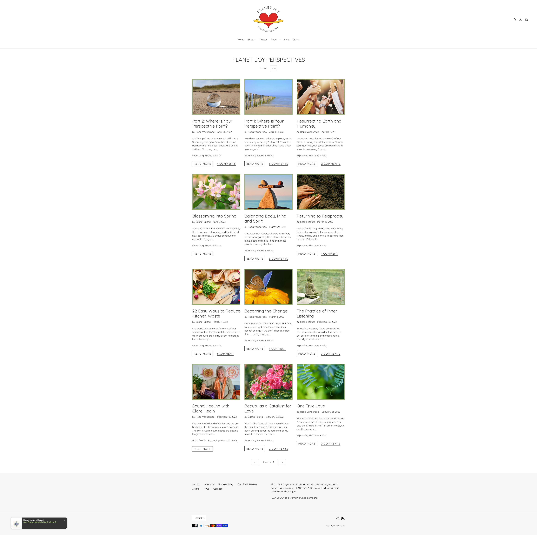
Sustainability (226, 484)
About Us (209, 484)
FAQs (206, 488)
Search (196, 484)
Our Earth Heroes (247, 484)
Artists (195, 488)
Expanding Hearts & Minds (207, 155)
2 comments (330, 163)
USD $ (198, 518)
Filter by (263, 68)
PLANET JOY (339, 525)
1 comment (329, 253)
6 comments (278, 163)
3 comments (278, 258)
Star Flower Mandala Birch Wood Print (40, 522)
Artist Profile (199, 440)
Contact (217, 488)
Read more (202, 163)
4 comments (226, 163)
